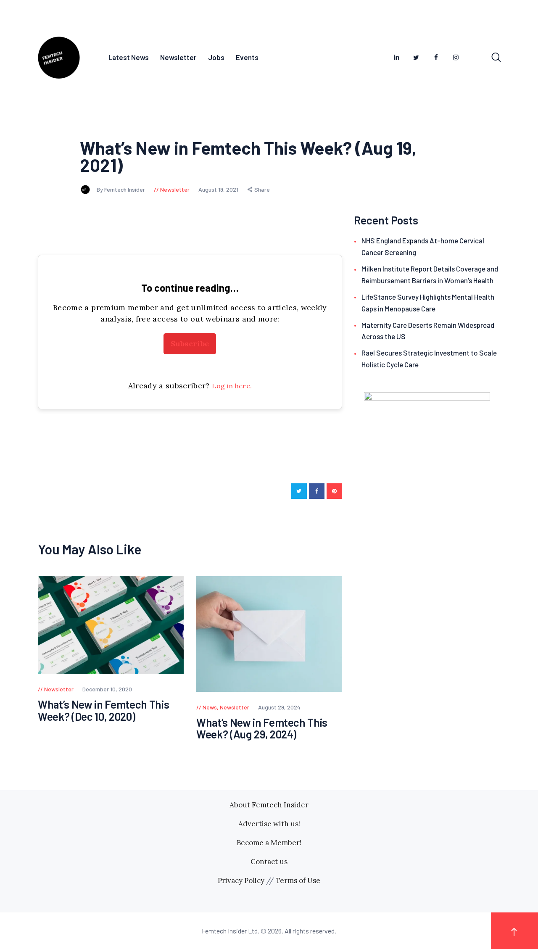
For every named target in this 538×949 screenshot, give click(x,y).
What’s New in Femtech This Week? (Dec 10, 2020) (103, 710)
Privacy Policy (241, 880)
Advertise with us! (269, 823)
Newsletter (175, 189)
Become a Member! (269, 842)
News (210, 707)
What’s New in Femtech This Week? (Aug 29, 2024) (261, 729)
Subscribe (190, 343)
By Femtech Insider (121, 189)
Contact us (269, 861)
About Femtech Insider (269, 804)
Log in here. (232, 386)
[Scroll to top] (514, 930)
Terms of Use (298, 880)
